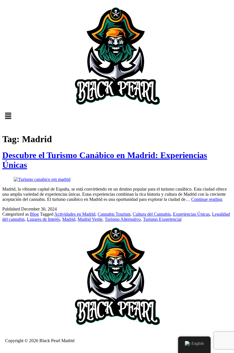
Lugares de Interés (43, 219)
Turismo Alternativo (123, 219)
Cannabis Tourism (114, 214)
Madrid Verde (90, 219)
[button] (117, 116)
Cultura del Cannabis (152, 214)
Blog (34, 214)
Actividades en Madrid (74, 214)
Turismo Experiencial (162, 219)
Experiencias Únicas (191, 214)
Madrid (68, 219)
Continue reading (206, 199)
